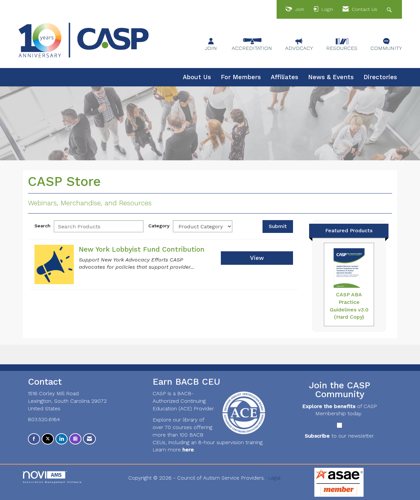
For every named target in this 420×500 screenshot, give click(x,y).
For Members (241, 77)
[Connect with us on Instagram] (75, 439)
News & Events (331, 77)
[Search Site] (390, 9)
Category (159, 225)
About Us (197, 77)
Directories (380, 77)
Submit (278, 226)
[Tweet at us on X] (48, 439)
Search (42, 225)
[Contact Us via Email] (89, 439)
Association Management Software (52, 482)
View (257, 258)
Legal (274, 478)
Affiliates (284, 77)
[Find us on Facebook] (34, 439)
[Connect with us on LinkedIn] (61, 439)
